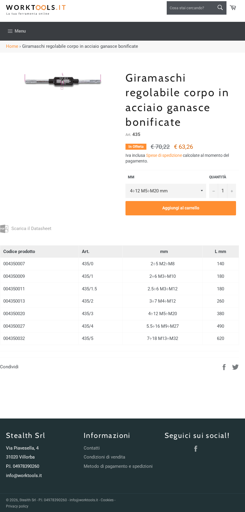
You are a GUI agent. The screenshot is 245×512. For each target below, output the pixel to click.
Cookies (107, 500)
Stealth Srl (27, 500)
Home (12, 46)
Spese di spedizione (164, 155)
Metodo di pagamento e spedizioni (118, 466)
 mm (129, 177)
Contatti (92, 448)
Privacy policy (17, 506)
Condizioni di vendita (104, 457)
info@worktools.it (24, 475)
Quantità (217, 177)
